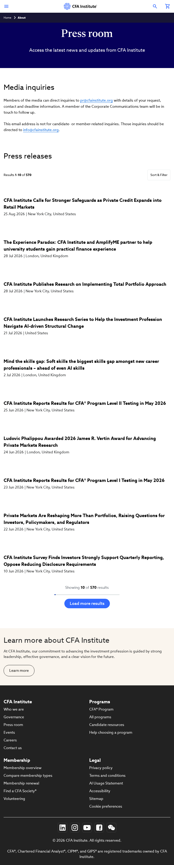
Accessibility (99, 791)
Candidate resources (106, 724)
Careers (10, 740)
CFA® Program (101, 709)
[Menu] (6, 6)
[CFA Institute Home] (81, 6)
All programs (100, 717)
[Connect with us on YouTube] (87, 827)
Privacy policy (101, 767)
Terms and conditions (107, 775)
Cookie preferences (105, 806)
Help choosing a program (110, 732)
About (22, 17)
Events (9, 732)
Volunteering (14, 798)
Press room (13, 724)
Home (7, 17)
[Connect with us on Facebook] (99, 827)
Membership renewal (21, 783)
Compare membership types (28, 775)
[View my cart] (167, 6)
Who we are (14, 709)
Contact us (13, 747)
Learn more (19, 670)
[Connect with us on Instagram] (75, 827)
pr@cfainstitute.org (96, 100)
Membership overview (22, 767)
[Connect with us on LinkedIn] (62, 827)
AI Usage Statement (106, 783)
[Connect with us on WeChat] (111, 827)
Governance (14, 717)
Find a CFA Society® (20, 791)
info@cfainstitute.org (41, 129)
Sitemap (96, 798)
